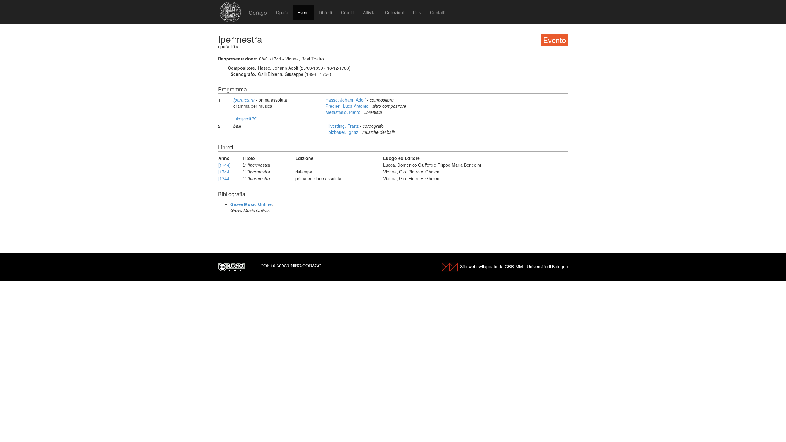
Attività (369, 12)
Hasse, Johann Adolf (346, 100)
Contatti (437, 12)
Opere (282, 12)
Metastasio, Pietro (343, 112)
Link (417, 12)
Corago (258, 12)
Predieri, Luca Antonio (347, 106)
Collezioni (394, 12)
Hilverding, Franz (342, 126)
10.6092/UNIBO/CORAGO (295, 265)
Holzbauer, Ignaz (342, 132)
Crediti (347, 12)
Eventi (303, 12)
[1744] (224, 165)
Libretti (325, 12)
